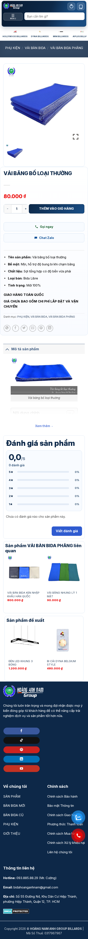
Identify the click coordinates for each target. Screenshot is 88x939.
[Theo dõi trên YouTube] (21, 768)
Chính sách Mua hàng (62, 833)
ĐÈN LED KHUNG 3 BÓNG (21, 663)
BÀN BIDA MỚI (14, 806)
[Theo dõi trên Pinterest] (21, 749)
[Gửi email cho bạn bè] (32, 328)
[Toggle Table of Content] (68, 413)
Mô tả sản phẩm (25, 349)
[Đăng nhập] (71, 6)
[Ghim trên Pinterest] (41, 328)
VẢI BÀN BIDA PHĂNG (66, 48)
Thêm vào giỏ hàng (56, 209)
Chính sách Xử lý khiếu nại (66, 843)
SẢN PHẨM (11, 796)
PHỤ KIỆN (12, 48)
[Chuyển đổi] (7, 348)
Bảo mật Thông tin (60, 806)
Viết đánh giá (67, 531)
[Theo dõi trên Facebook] (21, 731)
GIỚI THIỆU (11, 833)
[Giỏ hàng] (81, 6)
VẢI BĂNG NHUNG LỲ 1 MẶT (62, 594)
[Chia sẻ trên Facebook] (15, 328)
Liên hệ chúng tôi (59, 852)
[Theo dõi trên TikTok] (21, 740)
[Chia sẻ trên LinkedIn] (49, 328)
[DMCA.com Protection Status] (16, 911)
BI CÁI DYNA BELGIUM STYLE (61, 663)
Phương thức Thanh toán (65, 824)
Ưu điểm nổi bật (23, 420)
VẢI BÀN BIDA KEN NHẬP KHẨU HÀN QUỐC (23, 594)
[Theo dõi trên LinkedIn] (21, 759)
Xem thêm (42, 426)
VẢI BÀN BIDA (35, 48)
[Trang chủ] (13, 6)
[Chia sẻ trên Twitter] (24, 328)
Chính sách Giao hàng (63, 815)
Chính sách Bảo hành (62, 796)
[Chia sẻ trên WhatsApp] (7, 328)
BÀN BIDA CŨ (13, 815)
